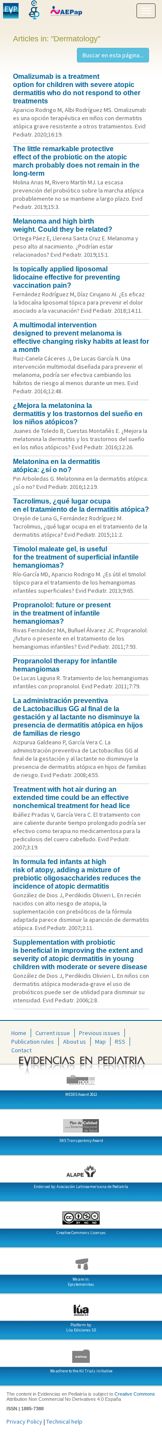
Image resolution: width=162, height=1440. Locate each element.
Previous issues (99, 1033)
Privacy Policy (24, 1421)
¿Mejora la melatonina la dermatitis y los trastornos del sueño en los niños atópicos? (78, 414)
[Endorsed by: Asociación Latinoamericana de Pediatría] (81, 1169)
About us (74, 1041)
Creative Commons (134, 1393)
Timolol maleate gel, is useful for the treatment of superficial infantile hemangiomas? (76, 557)
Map (100, 1041)
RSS (120, 1041)
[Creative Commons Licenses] (81, 1215)
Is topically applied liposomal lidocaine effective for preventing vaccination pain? (66, 277)
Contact (21, 1050)
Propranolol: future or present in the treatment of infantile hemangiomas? (62, 613)
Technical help (64, 1421)
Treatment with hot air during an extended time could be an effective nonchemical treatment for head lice (71, 797)
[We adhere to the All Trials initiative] (81, 1353)
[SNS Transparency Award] (81, 1122)
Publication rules (32, 1041)
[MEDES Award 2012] (81, 1076)
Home (18, 1033)
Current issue (52, 1033)
